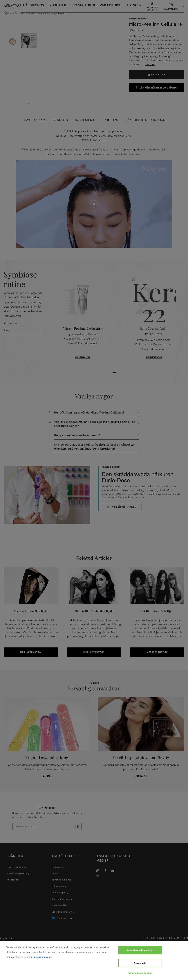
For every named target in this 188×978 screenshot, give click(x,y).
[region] (94, 959)
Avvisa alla (140, 963)
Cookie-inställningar (140, 973)
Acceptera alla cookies (140, 950)
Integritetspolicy (42, 957)
